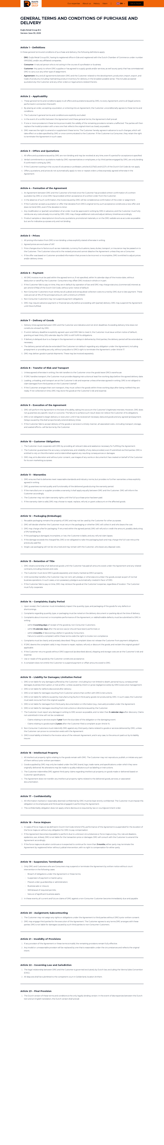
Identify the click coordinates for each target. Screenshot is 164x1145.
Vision (104, 3)
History (96, 3)
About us (87, 3)
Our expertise (73, 3)
